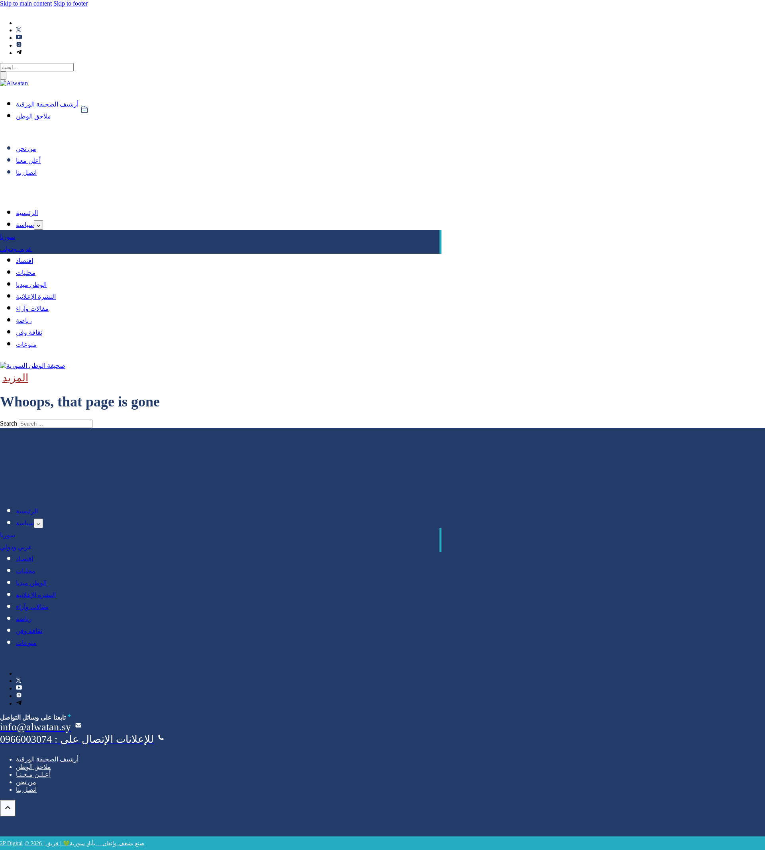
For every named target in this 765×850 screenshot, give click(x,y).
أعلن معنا (28, 160)
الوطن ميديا (31, 284)
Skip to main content (26, 3)
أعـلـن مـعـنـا (33, 774)
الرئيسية (27, 212)
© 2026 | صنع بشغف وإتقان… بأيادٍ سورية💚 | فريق (84, 843)
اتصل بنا (26, 172)
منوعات (26, 344)
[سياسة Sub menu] (38, 225)
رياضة (24, 320)
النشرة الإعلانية (36, 296)
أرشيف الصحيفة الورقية (47, 104)
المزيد (15, 378)
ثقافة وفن (29, 332)
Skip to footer (70, 3)
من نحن (26, 148)
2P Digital (11, 843)
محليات (25, 272)
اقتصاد (24, 260)
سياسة (25, 224)
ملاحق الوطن (33, 116)
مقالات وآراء (32, 308)
